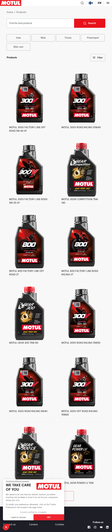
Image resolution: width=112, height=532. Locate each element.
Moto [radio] (43, 38)
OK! (49, 517)
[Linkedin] (107, 527)
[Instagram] (95, 527)
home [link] (10, 12)
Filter (100, 57)
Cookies (59, 524)
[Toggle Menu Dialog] (108, 3)
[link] (29, 124)
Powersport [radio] (93, 38)
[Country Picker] (90, 3)
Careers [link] (33, 524)
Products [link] (21, 12)
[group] (56, 42)
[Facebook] (89, 527)
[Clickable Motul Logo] (10, 3)
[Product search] (82, 2)
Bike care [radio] (18, 47)
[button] (6, 527)
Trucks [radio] (68, 38)
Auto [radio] (18, 38)
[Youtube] (101, 527)
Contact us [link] (9, 524)
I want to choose (18, 517)
